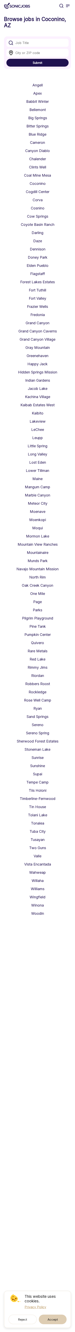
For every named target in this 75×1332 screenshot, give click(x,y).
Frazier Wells (37, 306)
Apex (37, 93)
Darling (37, 233)
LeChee (37, 429)
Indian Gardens (37, 380)
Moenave (37, 511)
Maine (37, 479)
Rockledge (37, 692)
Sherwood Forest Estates (37, 741)
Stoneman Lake (37, 749)
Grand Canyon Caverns (37, 331)
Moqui (37, 528)
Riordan (37, 676)
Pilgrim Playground (37, 618)
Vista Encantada (37, 864)
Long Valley (37, 454)
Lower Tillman (37, 470)
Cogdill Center (37, 192)
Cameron (37, 142)
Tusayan (38, 840)
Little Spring (37, 446)
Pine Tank (37, 626)
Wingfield (37, 897)
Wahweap (37, 872)
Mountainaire (37, 552)
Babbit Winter (37, 101)
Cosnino (37, 208)
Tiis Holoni (37, 790)
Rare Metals (37, 651)
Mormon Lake (37, 536)
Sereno (37, 725)
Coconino (38, 183)
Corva (38, 200)
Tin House (37, 807)
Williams (37, 889)
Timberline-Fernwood (37, 799)
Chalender (37, 159)
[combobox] (37, 43)
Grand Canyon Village (37, 339)
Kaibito (37, 413)
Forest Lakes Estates (37, 282)
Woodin (37, 913)
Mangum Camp (37, 487)
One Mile (37, 593)
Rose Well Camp (37, 700)
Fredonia (37, 315)
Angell (37, 85)
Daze (37, 241)
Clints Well (37, 167)
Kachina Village (37, 397)
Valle (37, 856)
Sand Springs (37, 717)
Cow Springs (37, 216)
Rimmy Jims (37, 667)
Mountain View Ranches (38, 544)
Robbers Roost (37, 684)
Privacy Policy (35, 1307)
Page (37, 602)
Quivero (37, 643)
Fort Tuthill (37, 290)
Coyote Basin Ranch (37, 224)
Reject (22, 1319)
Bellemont (37, 110)
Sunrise (38, 758)
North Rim (37, 577)
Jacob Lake (37, 388)
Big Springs (37, 118)
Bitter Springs (37, 126)
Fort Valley (37, 298)
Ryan (37, 708)
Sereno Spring (37, 733)
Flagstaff (37, 274)
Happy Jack (37, 364)
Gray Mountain (37, 347)
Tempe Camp (37, 782)
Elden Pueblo (37, 265)
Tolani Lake (37, 815)
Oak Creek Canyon (37, 585)
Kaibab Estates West (37, 405)
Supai (37, 774)
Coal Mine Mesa (37, 175)
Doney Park (37, 257)
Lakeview (38, 421)
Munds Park (38, 561)
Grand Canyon (37, 323)
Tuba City (38, 831)
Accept (53, 1319)
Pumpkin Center (37, 634)
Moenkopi (37, 520)
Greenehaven (37, 356)
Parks (37, 610)
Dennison (37, 249)
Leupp (37, 438)
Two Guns (37, 848)
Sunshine (37, 766)
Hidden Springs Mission (37, 372)
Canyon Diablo (37, 151)
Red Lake (37, 659)
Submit (37, 63)
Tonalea (37, 823)
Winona (37, 905)
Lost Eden (37, 462)
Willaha (38, 881)
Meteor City (37, 503)
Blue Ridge (37, 134)
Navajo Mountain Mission (37, 569)
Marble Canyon (37, 495)
